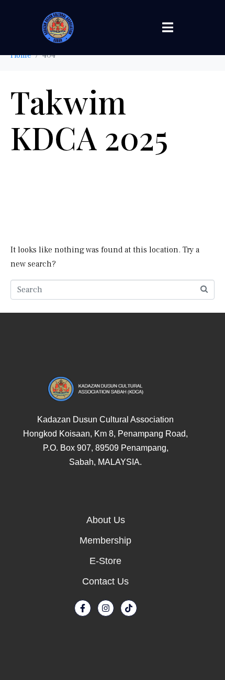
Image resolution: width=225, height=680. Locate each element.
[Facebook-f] (82, 608)
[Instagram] (105, 608)
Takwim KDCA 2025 (89, 119)
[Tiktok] (128, 608)
